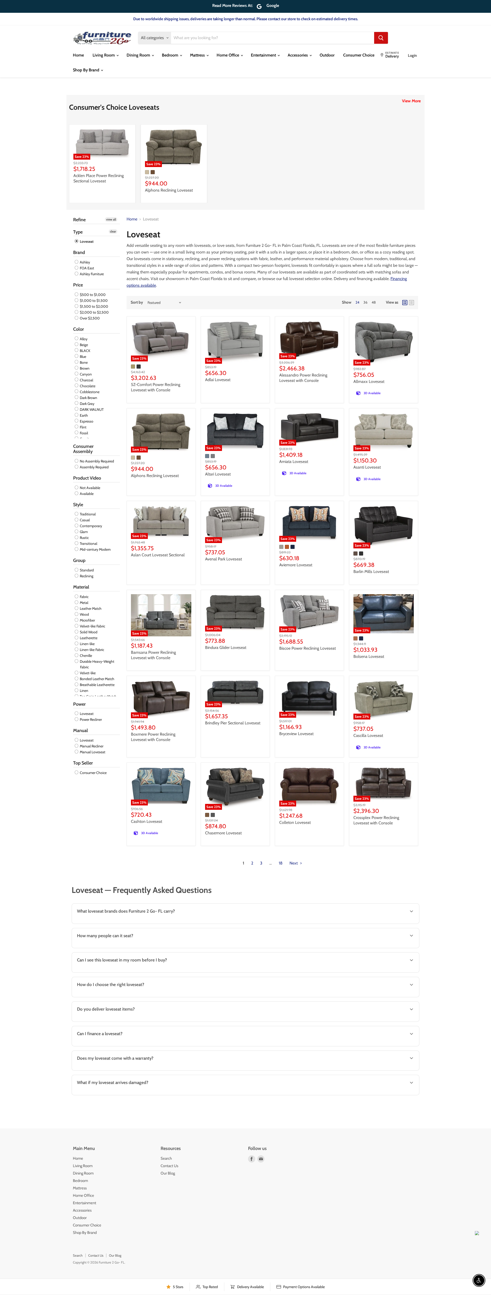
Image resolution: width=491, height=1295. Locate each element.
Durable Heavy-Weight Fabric (96, 664)
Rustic (84, 537)
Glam (83, 531)
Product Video (87, 478)
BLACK (84, 350)
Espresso (86, 421)
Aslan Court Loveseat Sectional (158, 554)
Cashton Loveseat (146, 821)
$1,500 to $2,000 (93, 306)
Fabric (83, 596)
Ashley (84, 262)
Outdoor (327, 55)
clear (113, 231)
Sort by (137, 302)
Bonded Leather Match (96, 679)
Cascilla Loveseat (368, 735)
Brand (79, 252)
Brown (84, 368)
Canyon (85, 374)
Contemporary (90, 526)
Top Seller (83, 763)
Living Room (104, 55)
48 (374, 302)
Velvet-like (87, 673)
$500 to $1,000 (92, 294)
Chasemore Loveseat (223, 833)
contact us (396, 1021)
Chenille (85, 655)
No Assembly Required (96, 461)
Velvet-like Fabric (92, 626)
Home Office (228, 55)
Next (294, 863)
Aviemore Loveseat (295, 564)
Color (78, 329)
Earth (83, 415)
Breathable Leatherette (97, 684)
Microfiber (87, 620)
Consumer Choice (358, 55)
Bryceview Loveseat (296, 733)
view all (111, 219)
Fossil (83, 433)
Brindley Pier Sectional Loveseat (232, 723)
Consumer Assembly (83, 449)
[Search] (381, 38)
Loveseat (86, 241)
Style (78, 504)
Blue (82, 356)
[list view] (411, 302)
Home (78, 55)
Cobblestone (89, 392)
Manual (80, 730)
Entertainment (264, 55)
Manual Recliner (91, 746)
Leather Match (90, 608)
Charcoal (86, 380)
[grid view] (404, 302)
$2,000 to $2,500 (94, 312)
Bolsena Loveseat (368, 656)
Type (78, 232)
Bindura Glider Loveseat (225, 647)
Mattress (198, 55)
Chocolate (87, 386)
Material (81, 587)
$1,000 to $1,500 (93, 300)
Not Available (89, 487)
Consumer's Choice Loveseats (114, 107)
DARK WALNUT (91, 409)
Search (166, 1158)
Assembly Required (94, 467)
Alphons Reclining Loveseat (169, 190)
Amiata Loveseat (293, 461)
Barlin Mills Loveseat (371, 571)
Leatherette (88, 638)
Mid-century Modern (95, 549)
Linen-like (87, 643)
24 (357, 302)
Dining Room (139, 55)
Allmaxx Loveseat (368, 381)
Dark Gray (86, 403)
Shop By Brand (86, 70)
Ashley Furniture (91, 274)
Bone (83, 362)
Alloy (83, 339)
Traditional (87, 514)
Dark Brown (88, 397)
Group (79, 560)
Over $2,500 (89, 318)
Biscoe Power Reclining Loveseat (307, 648)
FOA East (86, 268)
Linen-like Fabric (91, 649)
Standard (86, 570)
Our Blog (168, 1173)
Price (78, 285)
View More (411, 100)
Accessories (298, 55)
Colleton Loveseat (295, 822)
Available (86, 493)
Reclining (86, 576)
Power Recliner (90, 719)
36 (365, 302)
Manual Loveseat (92, 752)
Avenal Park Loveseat (223, 559)
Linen (83, 690)
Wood (84, 614)
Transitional (88, 543)
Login (412, 55)
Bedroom (170, 55)
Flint (82, 427)
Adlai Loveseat (217, 379)
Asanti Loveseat (367, 467)
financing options (115, 1045)
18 (281, 863)
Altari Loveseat (218, 474)
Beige (83, 344)
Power (79, 704)
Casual (84, 520)
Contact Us (169, 1166)
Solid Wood (88, 632)
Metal (83, 602)
